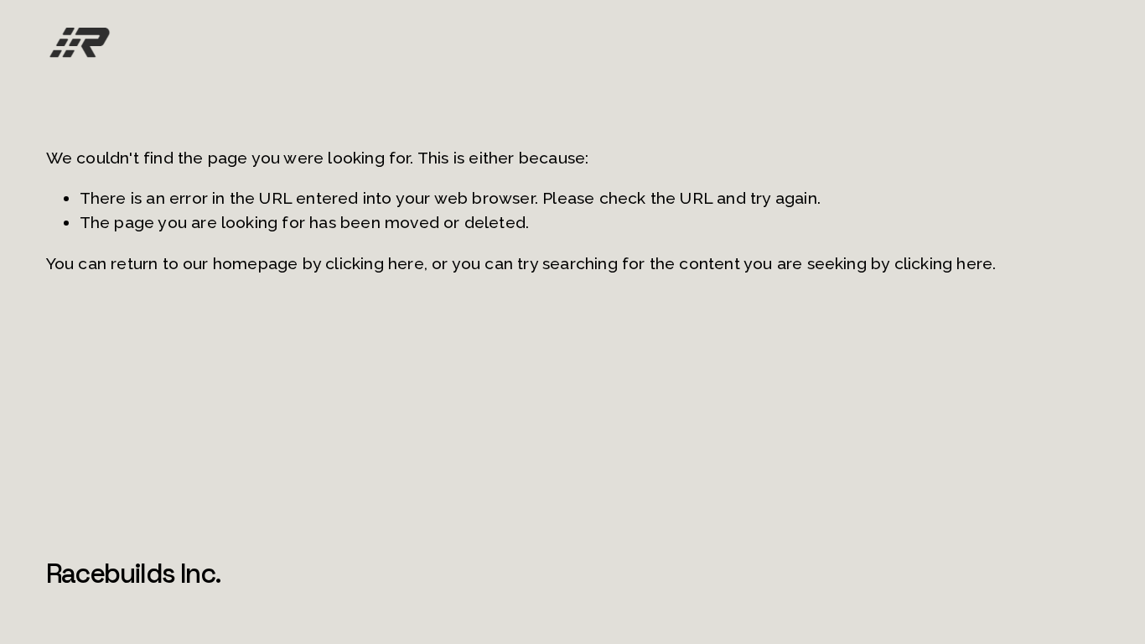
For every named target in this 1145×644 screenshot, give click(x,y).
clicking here (374, 263)
